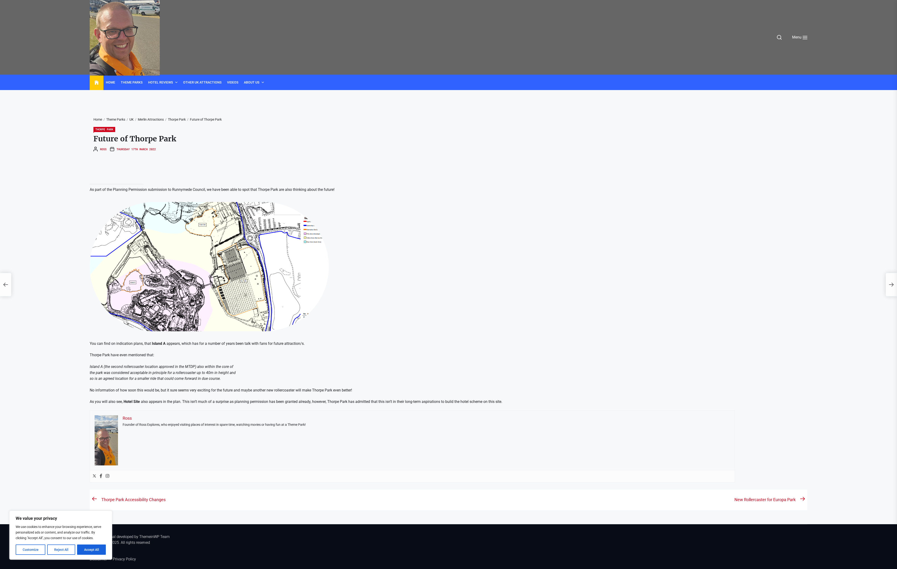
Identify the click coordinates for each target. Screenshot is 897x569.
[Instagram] (107, 476)
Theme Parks (131, 82)
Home (110, 82)
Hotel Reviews (160, 82)
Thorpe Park (104, 129)
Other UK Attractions (202, 82)
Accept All (91, 550)
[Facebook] (101, 476)
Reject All (61, 550)
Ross (103, 149)
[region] (60, 535)
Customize (31, 550)
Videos (232, 82)
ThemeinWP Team (154, 536)
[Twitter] (94, 476)
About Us (251, 82)
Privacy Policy (124, 559)
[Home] (96, 82)
